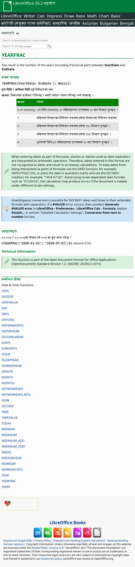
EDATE (6, 342)
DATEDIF (8, 296)
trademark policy (51, 558)
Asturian (90, 23)
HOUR (6, 354)
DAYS (5, 314)
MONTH (7, 377)
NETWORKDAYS (12, 389)
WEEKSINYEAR (12, 458)
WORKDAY (9, 463)
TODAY (6, 423)
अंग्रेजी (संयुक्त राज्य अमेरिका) (26, 23)
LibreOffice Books (68, 522)
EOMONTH (9, 348)
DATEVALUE (10, 302)
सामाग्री (8, 32)
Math (92, 16)
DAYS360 (8, 319)
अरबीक (74, 23)
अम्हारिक (60, 23)
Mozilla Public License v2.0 (48, 548)
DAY (4, 308)
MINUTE (7, 371)
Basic (116, 16)
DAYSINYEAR (10, 331)
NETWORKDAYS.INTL (16, 394)
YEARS (6, 487)
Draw (69, 16)
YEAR (5, 475)
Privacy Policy (43, 540)
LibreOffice (11, 16)
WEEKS (6, 452)
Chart (104, 16)
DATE (5, 291)
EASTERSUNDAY (13, 337)
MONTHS (8, 383)
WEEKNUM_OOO (13, 446)
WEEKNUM (9, 435)
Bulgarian (109, 23)
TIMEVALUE (10, 417)
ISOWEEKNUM (12, 366)
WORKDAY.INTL (12, 469)
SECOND (8, 406)
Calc (41, 16)
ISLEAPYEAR (10, 360)
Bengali (127, 23)
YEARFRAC (9, 481)
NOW (5, 400)
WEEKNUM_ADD (13, 440)
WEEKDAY (8, 429)
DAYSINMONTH (13, 325)
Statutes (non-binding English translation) (79, 540)
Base (80, 16)
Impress (54, 16)
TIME (5, 412)
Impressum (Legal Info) (17, 540)
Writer (29, 16)
